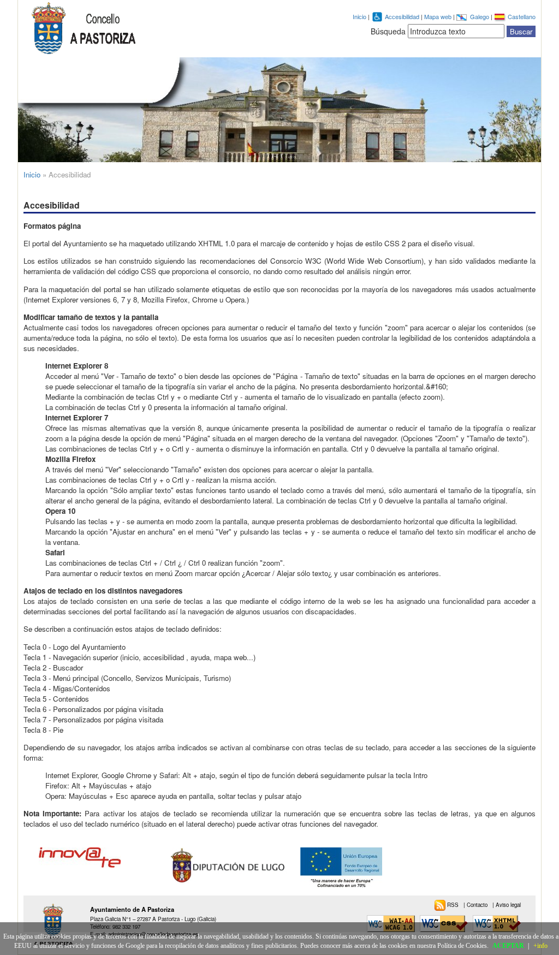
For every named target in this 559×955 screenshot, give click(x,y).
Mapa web (438, 16)
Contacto (478, 905)
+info (540, 946)
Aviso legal (508, 905)
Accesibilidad (403, 16)
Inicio (359, 16)
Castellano (522, 16)
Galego (480, 16)
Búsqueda (388, 31)
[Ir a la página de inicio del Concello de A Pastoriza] (83, 28)
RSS (453, 905)
